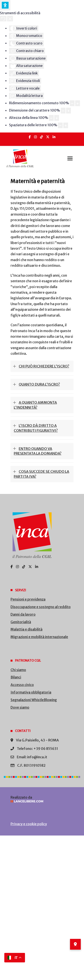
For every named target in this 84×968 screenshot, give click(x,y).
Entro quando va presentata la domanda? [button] (37, 451)
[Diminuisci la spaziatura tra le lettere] (60, 125)
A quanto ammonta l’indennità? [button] (35, 405)
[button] (70, 158)
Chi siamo (18, 670)
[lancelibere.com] (42, 801)
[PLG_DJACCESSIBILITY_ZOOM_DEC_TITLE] (72, 103)
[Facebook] (30, 137)
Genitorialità (21, 622)
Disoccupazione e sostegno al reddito (41, 607)
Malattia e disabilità (26, 629)
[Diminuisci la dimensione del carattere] (63, 111)
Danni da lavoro (23, 614)
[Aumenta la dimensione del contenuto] (77, 103)
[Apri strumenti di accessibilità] (5, 5)
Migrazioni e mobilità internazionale (39, 637)
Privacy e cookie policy (29, 824)
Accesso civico (22, 685)
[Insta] (35, 137)
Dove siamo (20, 707)
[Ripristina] (3, 18)
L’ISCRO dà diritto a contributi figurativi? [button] (36, 428)
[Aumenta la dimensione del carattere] (68, 111)
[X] (47, 137)
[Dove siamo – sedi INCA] (75, 944)
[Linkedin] (54, 137)
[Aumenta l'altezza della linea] (56, 118)
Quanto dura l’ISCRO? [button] (39, 384)
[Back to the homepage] (20, 158)
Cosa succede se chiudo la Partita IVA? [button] (41, 474)
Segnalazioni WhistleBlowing (34, 700)
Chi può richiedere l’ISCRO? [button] (44, 366)
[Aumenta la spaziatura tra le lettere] (65, 125)
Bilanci (16, 677)
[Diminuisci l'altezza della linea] (51, 118)
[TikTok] (41, 137)
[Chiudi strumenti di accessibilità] (10, 18)
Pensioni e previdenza (28, 599)
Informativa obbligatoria (31, 692)
